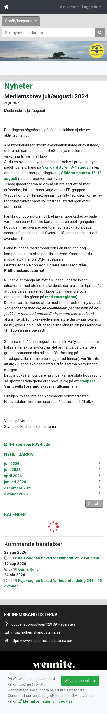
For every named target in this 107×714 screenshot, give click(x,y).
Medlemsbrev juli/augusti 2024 (46, 96)
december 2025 (18, 488)
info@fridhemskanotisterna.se (35, 632)
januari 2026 (15, 482)
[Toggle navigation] (11, 68)
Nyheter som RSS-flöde (28, 444)
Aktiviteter (69, 7)
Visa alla (94, 504)
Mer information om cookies (47, 701)
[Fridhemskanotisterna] (53, 51)
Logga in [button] (90, 7)
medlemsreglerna (60, 297)
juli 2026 (11, 463)
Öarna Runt (28, 569)
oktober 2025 (16, 494)
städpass (87, 381)
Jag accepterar (82, 680)
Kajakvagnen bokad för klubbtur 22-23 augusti (58, 558)
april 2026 (13, 476)
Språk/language (19, 21)
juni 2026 (12, 469)
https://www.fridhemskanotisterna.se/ (41, 640)
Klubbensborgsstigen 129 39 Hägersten (43, 624)
